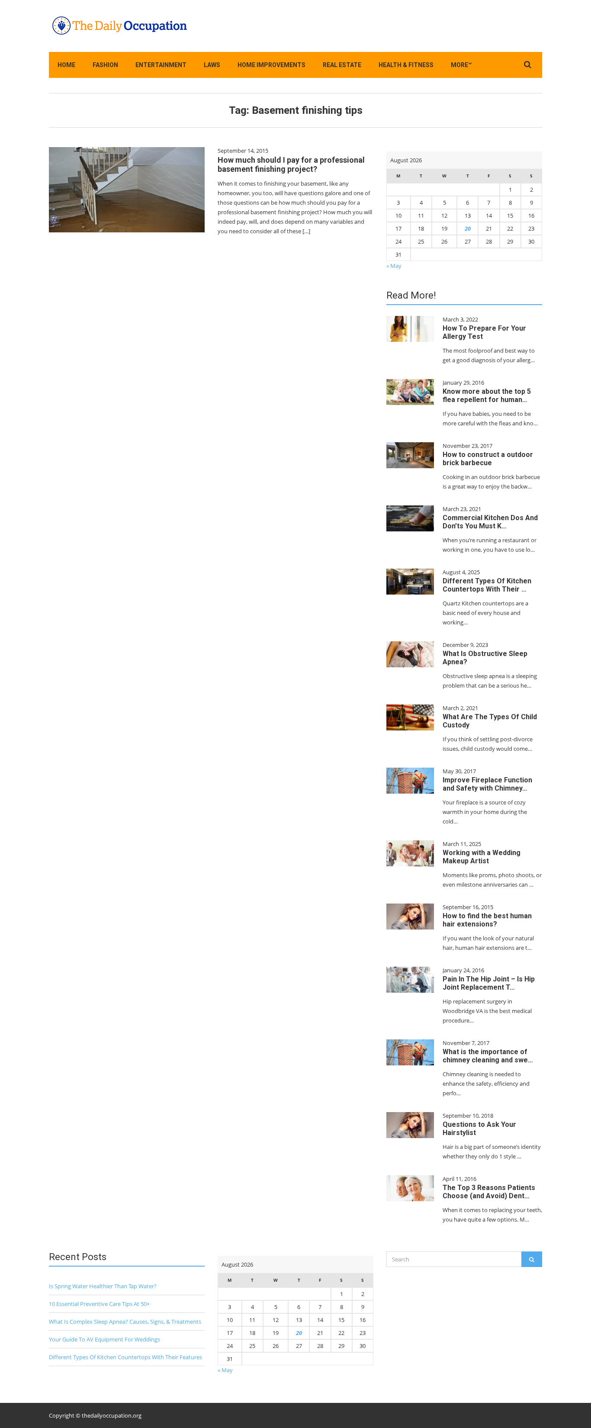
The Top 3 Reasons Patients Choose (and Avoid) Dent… (489, 1192)
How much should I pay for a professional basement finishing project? (291, 164)
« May (393, 266)
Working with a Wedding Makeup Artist (481, 857)
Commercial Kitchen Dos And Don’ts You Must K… (490, 522)
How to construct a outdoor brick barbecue (488, 458)
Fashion (105, 64)
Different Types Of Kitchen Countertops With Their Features (125, 1357)
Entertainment (160, 64)
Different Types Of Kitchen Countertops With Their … (487, 585)
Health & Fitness (406, 64)
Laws (212, 64)
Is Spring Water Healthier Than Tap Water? (103, 1286)
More (459, 64)
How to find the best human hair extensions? (487, 920)
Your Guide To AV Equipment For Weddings (104, 1339)
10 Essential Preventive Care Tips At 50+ (99, 1304)
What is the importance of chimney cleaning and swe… (488, 1056)
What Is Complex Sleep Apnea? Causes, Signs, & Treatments (125, 1321)
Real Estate (342, 64)
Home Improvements (271, 64)
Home (66, 64)
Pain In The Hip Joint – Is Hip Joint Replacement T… (489, 983)
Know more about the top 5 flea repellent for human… (487, 395)
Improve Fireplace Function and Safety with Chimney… (487, 784)
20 (468, 228)
